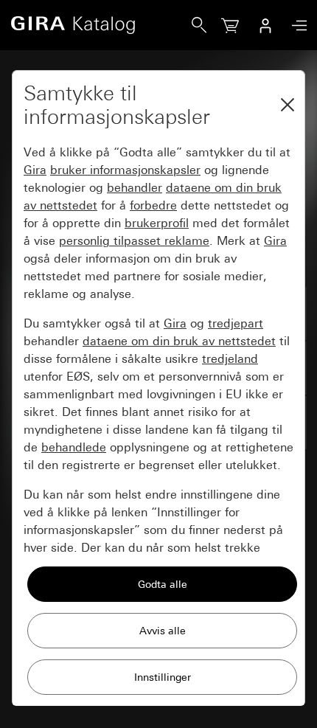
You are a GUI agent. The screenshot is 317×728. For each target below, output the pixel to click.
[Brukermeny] (265, 25)
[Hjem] (101, 25)
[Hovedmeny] (296, 25)
